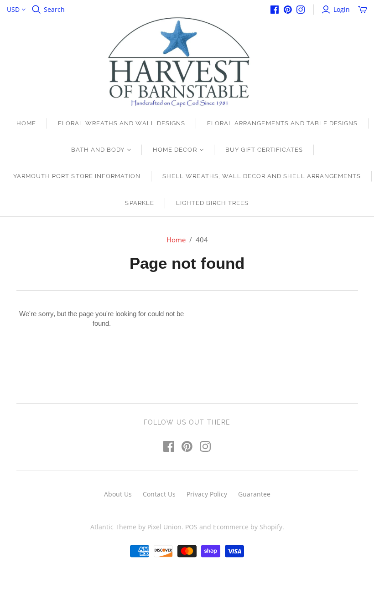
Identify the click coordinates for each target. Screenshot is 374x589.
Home (26, 123)
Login (341, 9)
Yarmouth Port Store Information (76, 176)
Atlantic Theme (113, 526)
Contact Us (159, 494)
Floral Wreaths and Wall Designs (121, 123)
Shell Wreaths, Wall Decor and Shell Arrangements (261, 176)
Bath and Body (98, 149)
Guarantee (254, 494)
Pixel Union (164, 526)
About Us (118, 494)
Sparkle (139, 203)
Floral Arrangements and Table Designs (282, 123)
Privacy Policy (207, 494)
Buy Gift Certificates (264, 149)
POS (191, 526)
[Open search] (36, 9)
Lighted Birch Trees (212, 203)
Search (54, 9)
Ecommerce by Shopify (247, 526)
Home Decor (175, 149)
